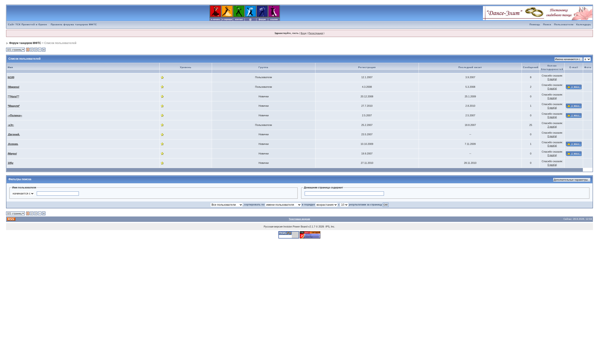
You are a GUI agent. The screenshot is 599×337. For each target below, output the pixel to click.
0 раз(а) (552, 79)
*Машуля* (14, 105)
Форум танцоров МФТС (25, 43)
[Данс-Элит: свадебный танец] (537, 12)
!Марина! (13, 86)
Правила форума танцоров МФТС (74, 24)
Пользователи (563, 24)
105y (10, 162)
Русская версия (273, 226)
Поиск (547, 24)
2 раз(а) (552, 126)
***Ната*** (13, 96)
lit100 (11, 77)
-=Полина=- (15, 115)
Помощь (535, 24)
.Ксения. (13, 144)
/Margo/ (12, 153)
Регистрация (315, 33)
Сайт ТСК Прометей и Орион (27, 24)
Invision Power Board (295, 226)
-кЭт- (11, 125)
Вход (303, 33)
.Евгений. (14, 134)
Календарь (583, 24)
